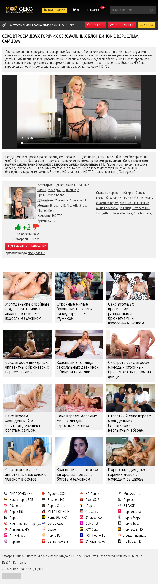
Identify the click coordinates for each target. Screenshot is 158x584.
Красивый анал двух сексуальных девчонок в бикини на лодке (78, 367)
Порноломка (132, 512)
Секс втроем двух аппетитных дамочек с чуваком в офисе (25, 475)
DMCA (6, 562)
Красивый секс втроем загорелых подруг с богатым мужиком (77, 475)
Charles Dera (142, 213)
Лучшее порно (88, 10)
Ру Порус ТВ (132, 541)
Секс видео (55, 523)
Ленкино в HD (19, 530)
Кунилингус (71, 190)
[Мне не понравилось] (36, 227)
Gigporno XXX (57, 494)
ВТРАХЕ (129, 506)
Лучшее (58, 185)
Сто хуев (91, 512)
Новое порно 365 (21, 500)
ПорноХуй (92, 500)
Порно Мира (132, 518)
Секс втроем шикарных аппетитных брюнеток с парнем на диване (27, 367)
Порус (13, 518)
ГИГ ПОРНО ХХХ (20, 494)
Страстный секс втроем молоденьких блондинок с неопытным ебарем (129, 423)
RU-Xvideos (17, 536)
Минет (70, 185)
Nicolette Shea (122, 213)
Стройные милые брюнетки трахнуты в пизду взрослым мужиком (76, 311)
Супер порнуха (58, 541)
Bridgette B (104, 213)
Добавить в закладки (28, 246)
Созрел (52, 529)
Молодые (54, 190)
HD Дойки (92, 494)
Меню (148, 25)
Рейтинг (97, 25)
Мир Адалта (131, 494)
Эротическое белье (50, 195)
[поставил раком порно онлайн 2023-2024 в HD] (19, 10)
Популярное (124, 25)
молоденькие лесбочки (126, 198)
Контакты (20, 562)
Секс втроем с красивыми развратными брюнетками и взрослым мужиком (126, 313)
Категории (56, 10)
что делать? (36, 253)
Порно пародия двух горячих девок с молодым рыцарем (127, 475)
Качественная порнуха (25, 524)
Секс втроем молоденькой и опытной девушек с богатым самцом (23, 423)
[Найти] (152, 10)
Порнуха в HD (133, 529)
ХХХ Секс (91, 529)
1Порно (90, 506)
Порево (14, 542)
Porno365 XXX (57, 518)
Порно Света (56, 506)
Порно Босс (131, 523)
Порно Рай (55, 535)
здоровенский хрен (120, 193)
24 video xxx (93, 518)
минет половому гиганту (113, 208)
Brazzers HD (140, 208)
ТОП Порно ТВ (95, 535)
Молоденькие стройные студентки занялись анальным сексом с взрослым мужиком (27, 311)
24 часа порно (95, 541)
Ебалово (15, 506)
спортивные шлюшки (134, 203)
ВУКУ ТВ (91, 523)
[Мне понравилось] (18, 227)
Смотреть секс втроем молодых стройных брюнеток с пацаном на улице (129, 370)
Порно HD (16, 512)
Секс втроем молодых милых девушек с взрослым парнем (77, 421)
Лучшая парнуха (135, 535)
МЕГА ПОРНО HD (59, 512)
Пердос (128, 500)
